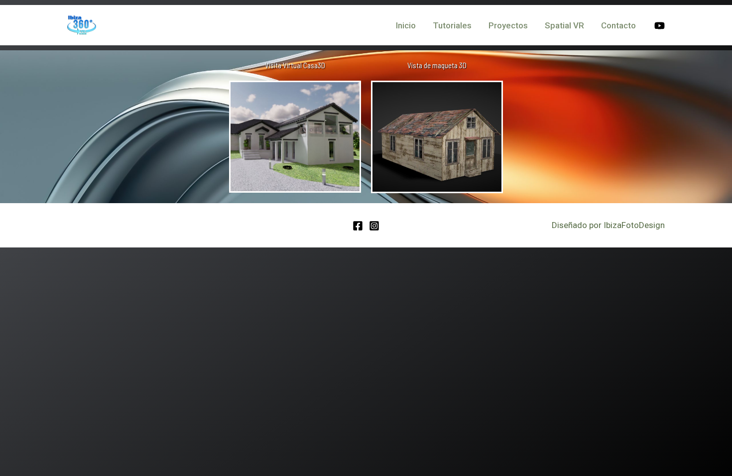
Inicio (406, 25)
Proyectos (508, 25)
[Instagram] (374, 226)
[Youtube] (659, 25)
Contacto (618, 25)
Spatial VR (564, 25)
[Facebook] (358, 226)
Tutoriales (452, 25)
